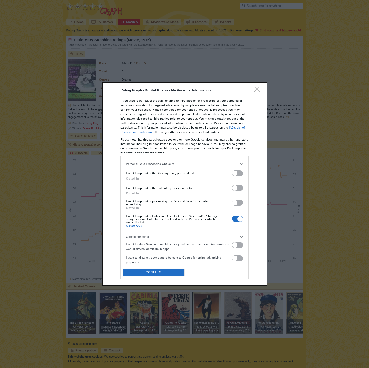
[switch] (237, 173)
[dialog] (184, 184)
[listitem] (184, 164)
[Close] (258, 91)
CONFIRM (154, 272)
